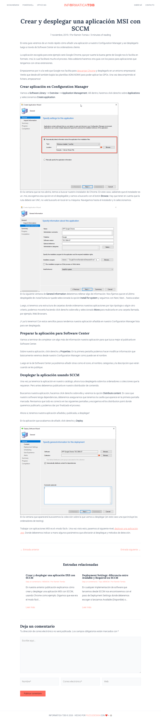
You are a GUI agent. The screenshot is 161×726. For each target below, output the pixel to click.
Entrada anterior (29, 549)
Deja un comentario (33, 582)
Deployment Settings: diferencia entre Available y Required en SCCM (105, 576)
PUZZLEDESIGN (93, 715)
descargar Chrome (86, 70)
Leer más (30, 607)
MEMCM (45, 582)
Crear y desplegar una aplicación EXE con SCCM (50, 576)
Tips (100, 582)
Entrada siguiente (131, 549)
